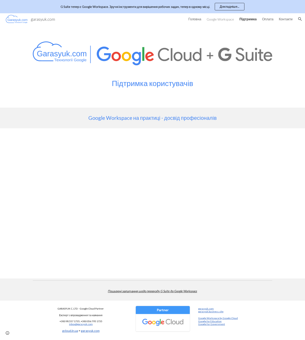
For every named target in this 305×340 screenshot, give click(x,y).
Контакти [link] (286, 19)
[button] (300, 19)
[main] (152, 83)
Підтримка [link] (248, 19)
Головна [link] (194, 19)
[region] (152, 6)
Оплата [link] (267, 19)
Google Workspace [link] (220, 19)
